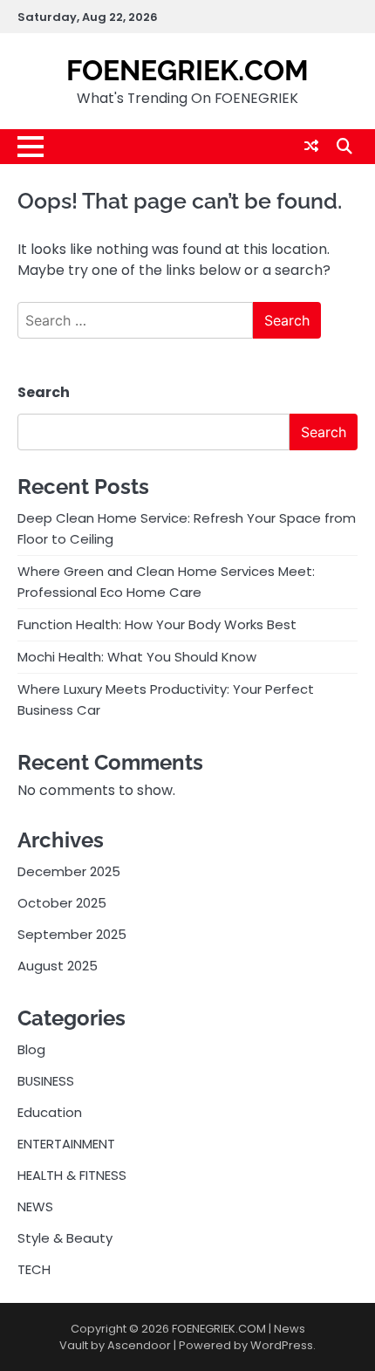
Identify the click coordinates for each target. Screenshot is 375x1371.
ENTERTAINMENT (66, 1144)
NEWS (35, 1206)
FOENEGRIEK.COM (187, 70)
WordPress (281, 1345)
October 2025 (61, 903)
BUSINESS (45, 1081)
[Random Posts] (311, 146)
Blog (31, 1049)
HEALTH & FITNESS (71, 1175)
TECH (34, 1269)
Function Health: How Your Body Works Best (157, 624)
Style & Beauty (64, 1238)
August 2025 (57, 965)
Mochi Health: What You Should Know (136, 657)
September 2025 (71, 934)
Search (43, 392)
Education (49, 1112)
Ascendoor (139, 1345)
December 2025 (68, 871)
